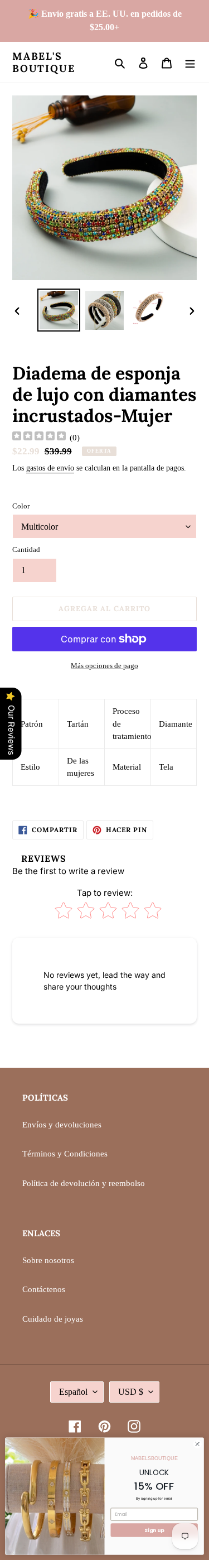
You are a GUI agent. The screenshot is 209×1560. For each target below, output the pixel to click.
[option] (59, 310)
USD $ (130, 1391)
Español (73, 1391)
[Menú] (190, 62)
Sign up (154, 1530)
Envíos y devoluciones (61, 1124)
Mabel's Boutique (43, 62)
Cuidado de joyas (52, 1318)
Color (21, 506)
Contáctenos (43, 1289)
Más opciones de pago (104, 665)
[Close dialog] (197, 1443)
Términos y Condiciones (65, 1153)
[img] (39, 437)
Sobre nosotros (48, 1260)
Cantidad (26, 549)
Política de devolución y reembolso (83, 1183)
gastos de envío (50, 468)
